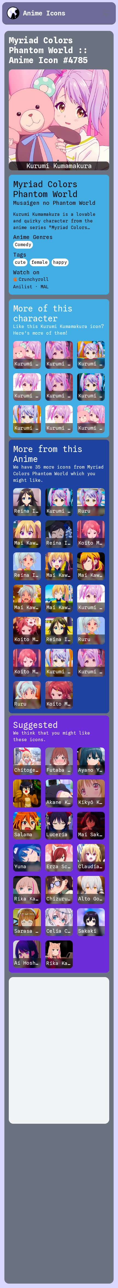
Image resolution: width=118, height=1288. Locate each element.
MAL (45, 286)
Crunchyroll (34, 279)
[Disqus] (59, 1050)
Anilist (22, 286)
